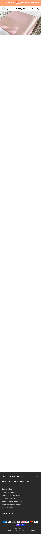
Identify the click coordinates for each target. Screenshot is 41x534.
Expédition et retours (9, 492)
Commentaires (7, 489)
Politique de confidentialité (11, 495)
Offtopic (23, 528)
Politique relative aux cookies (12, 501)
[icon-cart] (37, 9)
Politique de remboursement (11, 505)
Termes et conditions (9, 498)
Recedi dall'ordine (8, 508)
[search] (7, 9)
